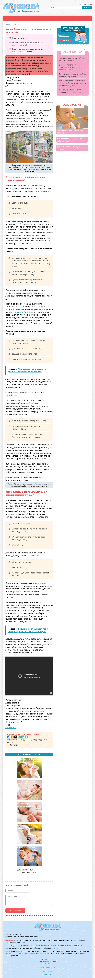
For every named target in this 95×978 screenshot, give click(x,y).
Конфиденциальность (47, 968)
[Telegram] (26, 737)
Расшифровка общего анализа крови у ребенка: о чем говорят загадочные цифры (72, 83)
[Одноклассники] (12, 737)
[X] (15, 737)
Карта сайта (47, 971)
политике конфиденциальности (17, 953)
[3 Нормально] (36, 740)
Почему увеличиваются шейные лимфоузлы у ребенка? (72, 75)
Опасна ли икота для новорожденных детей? (27, 782)
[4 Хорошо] (39, 740)
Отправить (15, 910)
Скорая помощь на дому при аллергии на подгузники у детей (29, 872)
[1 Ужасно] (27, 740)
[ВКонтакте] (8, 737)
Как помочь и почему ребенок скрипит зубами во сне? (29, 850)
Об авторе (10, 727)
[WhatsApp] (19, 737)
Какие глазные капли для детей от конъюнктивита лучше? (27, 50)
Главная (8, 25)
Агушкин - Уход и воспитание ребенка (21, 8)
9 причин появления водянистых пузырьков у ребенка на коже (69, 67)
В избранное (84, 4)
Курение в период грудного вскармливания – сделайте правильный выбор (28, 761)
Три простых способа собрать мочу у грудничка (72, 59)
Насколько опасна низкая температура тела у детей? (70, 91)
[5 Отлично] (41, 740)
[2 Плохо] (34, 740)
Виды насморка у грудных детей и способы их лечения (29, 804)
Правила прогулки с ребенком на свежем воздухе (26, 828)
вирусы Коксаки (15, 312)
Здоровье (17, 25)
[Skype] (22, 737)
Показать (65, 40)
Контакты (48, 974)
